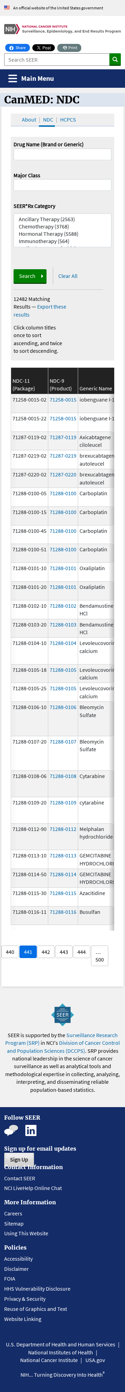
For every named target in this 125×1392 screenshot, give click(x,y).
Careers (13, 1213)
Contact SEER (19, 1178)
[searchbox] (18, 184)
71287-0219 (63, 455)
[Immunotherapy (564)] (62, 241)
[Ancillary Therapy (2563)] (62, 219)
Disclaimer (16, 1268)
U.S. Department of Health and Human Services (60, 1344)
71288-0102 (63, 605)
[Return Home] (62, 29)
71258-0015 (63, 399)
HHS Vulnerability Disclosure (37, 1288)
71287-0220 (63, 474)
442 (46, 951)
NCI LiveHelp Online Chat (33, 1187)
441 (28, 951)
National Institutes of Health (60, 1352)
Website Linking (22, 1318)
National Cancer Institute (49, 1359)
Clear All (67, 275)
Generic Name (96, 388)
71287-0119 (63, 437)
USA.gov (95, 1359)
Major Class (27, 175)
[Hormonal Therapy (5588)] (62, 234)
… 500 (99, 955)
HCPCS (68, 119)
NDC (48, 119)
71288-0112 (63, 828)
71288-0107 (63, 741)
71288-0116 (63, 911)
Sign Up (19, 1159)
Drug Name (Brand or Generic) (49, 144)
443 (64, 951)
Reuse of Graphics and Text (35, 1308)
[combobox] (63, 185)
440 (10, 951)
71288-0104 (63, 642)
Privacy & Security (24, 1298)
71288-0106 (63, 706)
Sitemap (14, 1223)
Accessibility (18, 1258)
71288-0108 (63, 775)
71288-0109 (63, 802)
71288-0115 (63, 892)
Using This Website (26, 1233)
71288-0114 (63, 874)
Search (27, 275)
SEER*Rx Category (34, 205)
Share (22, 47)
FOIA (9, 1278)
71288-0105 (63, 669)
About (29, 119)
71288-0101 (63, 568)
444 (81, 951)
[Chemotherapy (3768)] (62, 226)
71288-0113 (63, 855)
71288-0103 (63, 624)
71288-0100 (63, 493)
